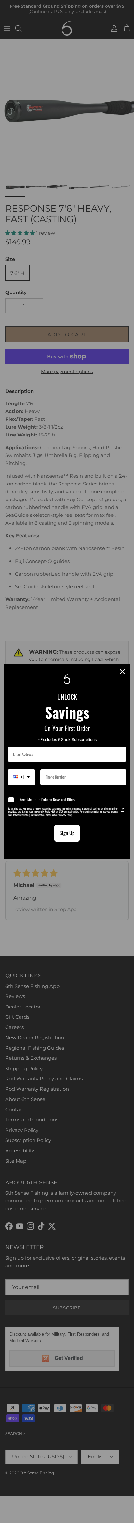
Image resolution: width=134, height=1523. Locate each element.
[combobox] (21, 777)
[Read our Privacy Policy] (122, 810)
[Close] (122, 671)
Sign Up (67, 833)
